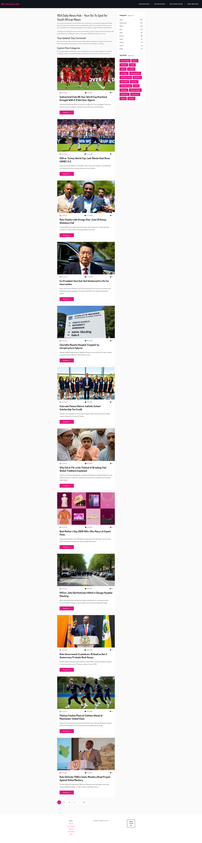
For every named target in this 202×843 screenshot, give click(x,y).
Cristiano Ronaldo (135, 73)
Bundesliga (124, 90)
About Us (71, 823)
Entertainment (123, 23)
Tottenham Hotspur (135, 90)
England (123, 98)
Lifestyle (122, 42)
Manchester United (125, 77)
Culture (121, 39)
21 (84, 802)
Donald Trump (124, 94)
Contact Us (71, 829)
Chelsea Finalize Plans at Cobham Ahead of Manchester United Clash (81, 717)
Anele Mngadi (64, 92)
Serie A (136, 86)
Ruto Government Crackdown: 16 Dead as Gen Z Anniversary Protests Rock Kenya (83, 656)
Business (122, 35)
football (132, 65)
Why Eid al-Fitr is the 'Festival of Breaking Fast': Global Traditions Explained (83, 469)
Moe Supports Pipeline (176, 4)
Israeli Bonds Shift (192, 4)
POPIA (71, 834)
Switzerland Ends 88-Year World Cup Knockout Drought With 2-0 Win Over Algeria (83, 98)
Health (121, 48)
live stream (134, 81)
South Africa (137, 77)
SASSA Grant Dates (144, 4)
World (121, 32)
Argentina (131, 98)
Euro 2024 (131, 69)
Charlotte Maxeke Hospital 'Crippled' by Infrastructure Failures (79, 346)
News (121, 29)
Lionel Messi (124, 73)
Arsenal (123, 69)
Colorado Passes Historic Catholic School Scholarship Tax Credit (80, 408)
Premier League (125, 60)
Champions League (126, 86)
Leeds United (124, 81)
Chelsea (135, 60)
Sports (121, 19)
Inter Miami (124, 65)
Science (121, 45)
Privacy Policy (71, 831)
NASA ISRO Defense (159, 4)
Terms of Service (71, 826)
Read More (66, 112)
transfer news (135, 94)
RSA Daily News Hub (10, 4)
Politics (121, 26)
